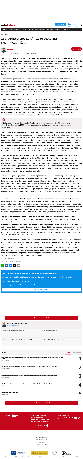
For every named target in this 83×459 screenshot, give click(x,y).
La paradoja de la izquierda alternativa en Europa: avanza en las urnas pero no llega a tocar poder (29, 375)
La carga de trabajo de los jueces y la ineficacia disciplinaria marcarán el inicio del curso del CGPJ (29, 366)
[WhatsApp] (58, 418)
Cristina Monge (5, 394)
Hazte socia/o (42, 425)
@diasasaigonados (13, 51)
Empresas (18, 261)
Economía (17, 29)
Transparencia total (72, 26)
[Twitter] (67, 418)
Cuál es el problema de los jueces (53, 339)
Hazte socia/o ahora (41, 289)
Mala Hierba (5, 34)
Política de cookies (41, 447)
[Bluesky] (64, 418)
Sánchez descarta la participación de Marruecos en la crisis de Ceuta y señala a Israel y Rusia (27, 384)
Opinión (10, 29)
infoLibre (3, 386)
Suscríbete (60, 24)
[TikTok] (79, 418)
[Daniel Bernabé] (3, 50)
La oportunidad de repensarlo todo (13, 330)
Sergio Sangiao (5, 360)
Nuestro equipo (41, 434)
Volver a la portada (41, 403)
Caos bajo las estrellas (50, 330)
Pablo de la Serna (5, 377)
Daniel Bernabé (11, 49)
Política (4, 29)
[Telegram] (69, 418)
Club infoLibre (66, 29)
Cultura (24, 29)
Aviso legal (41, 442)
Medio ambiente (40, 29)
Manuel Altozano (5, 368)
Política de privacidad (41, 444)
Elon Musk (11, 261)
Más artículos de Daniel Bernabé (17, 323)
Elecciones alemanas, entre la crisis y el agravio (17, 339)
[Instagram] (72, 418)
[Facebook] (60, 418)
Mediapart (50, 29)
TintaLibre (57, 29)
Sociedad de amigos (41, 439)
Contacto (41, 432)
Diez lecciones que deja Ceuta (9, 392)
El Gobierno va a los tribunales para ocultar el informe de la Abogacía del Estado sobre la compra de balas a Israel (32, 357)
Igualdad (30, 29)
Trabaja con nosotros (41, 437)
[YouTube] (75, 418)
